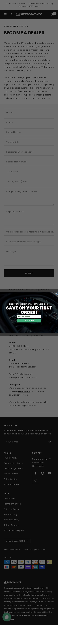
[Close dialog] (57, 293)
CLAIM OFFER (29, 321)
